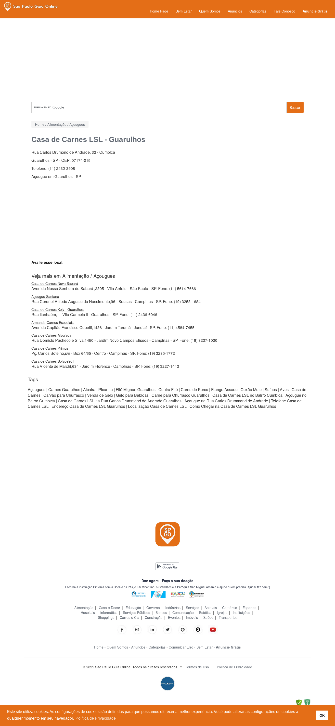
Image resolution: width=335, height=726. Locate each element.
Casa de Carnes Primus (49, 348)
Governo (153, 607)
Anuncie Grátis (315, 11)
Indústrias (172, 607)
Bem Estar (184, 11)
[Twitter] (167, 629)
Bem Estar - (205, 647)
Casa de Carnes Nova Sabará (54, 283)
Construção (154, 617)
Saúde (208, 617)
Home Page (159, 11)
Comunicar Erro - (182, 647)
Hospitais (88, 612)
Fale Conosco (284, 11)
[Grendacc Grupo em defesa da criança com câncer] (177, 594)
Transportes (228, 617)
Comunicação (183, 612)
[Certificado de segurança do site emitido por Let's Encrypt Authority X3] (307, 702)
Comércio (229, 607)
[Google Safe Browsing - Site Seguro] (299, 702)
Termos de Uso (197, 666)
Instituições (241, 612)
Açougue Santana (45, 296)
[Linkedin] (154, 629)
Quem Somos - (118, 647)
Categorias (257, 11)
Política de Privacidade (234, 666)
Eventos (174, 617)
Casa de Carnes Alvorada (51, 335)
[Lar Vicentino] (158, 594)
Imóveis (192, 617)
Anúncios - (139, 647)
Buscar (295, 107)
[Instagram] (137, 629)
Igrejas (222, 612)
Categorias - (158, 647)
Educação (133, 607)
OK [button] (322, 715)
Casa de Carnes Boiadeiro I (52, 361)
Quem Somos (209, 11)
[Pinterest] (183, 629)
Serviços (192, 607)
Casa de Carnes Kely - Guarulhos (57, 309)
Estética (205, 612)
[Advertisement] (167, 60)
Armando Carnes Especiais (52, 322)
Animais (211, 607)
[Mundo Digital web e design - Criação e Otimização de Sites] (167, 683)
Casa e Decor (109, 607)
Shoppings (106, 617)
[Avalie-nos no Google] (198, 629)
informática (108, 612)
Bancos (161, 612)
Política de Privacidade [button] (96, 718)
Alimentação (83, 607)
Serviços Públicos (136, 612)
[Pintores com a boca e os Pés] (138, 594)
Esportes (249, 607)
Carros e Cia (129, 617)
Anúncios (235, 11)
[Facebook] (122, 629)
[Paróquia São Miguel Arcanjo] (196, 594)
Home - (100, 647)
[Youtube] (213, 629)
